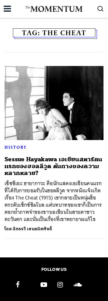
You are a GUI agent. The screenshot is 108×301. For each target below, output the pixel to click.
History (15, 147)
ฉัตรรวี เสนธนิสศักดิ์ (32, 228)
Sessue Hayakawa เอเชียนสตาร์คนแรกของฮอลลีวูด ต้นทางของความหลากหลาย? (53, 166)
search (100, 8)
